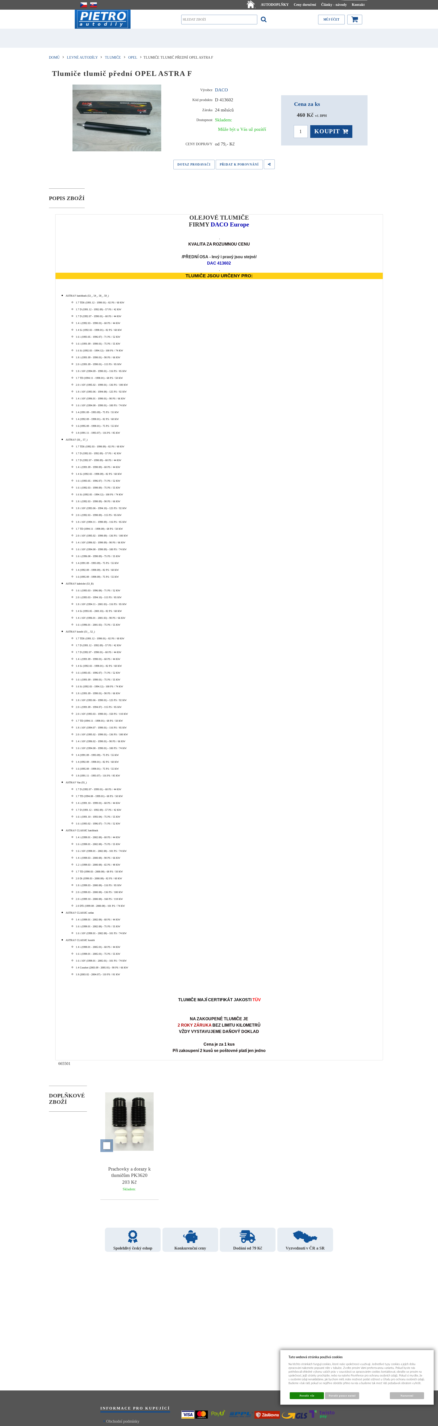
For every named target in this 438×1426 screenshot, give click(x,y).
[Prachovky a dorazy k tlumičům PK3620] (129, 1122)
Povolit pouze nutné (342, 1395)
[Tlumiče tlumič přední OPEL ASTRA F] (117, 118)
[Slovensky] (93, 5)
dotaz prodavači (194, 164)
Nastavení (406, 1395)
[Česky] (84, 5)
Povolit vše (307, 1395)
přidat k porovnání (239, 164)
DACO (221, 89)
